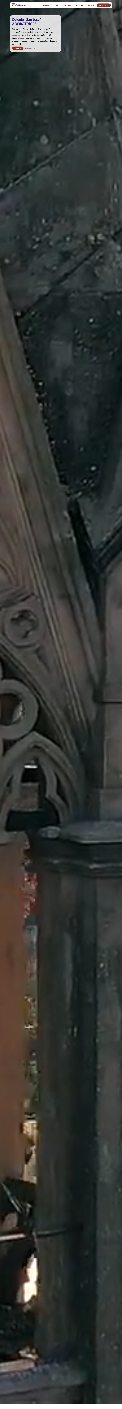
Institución (46, 5)
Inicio (36, 5)
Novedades (67, 5)
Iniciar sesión (103, 5)
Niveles (56, 5)
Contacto (91, 5)
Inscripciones (79, 5)
